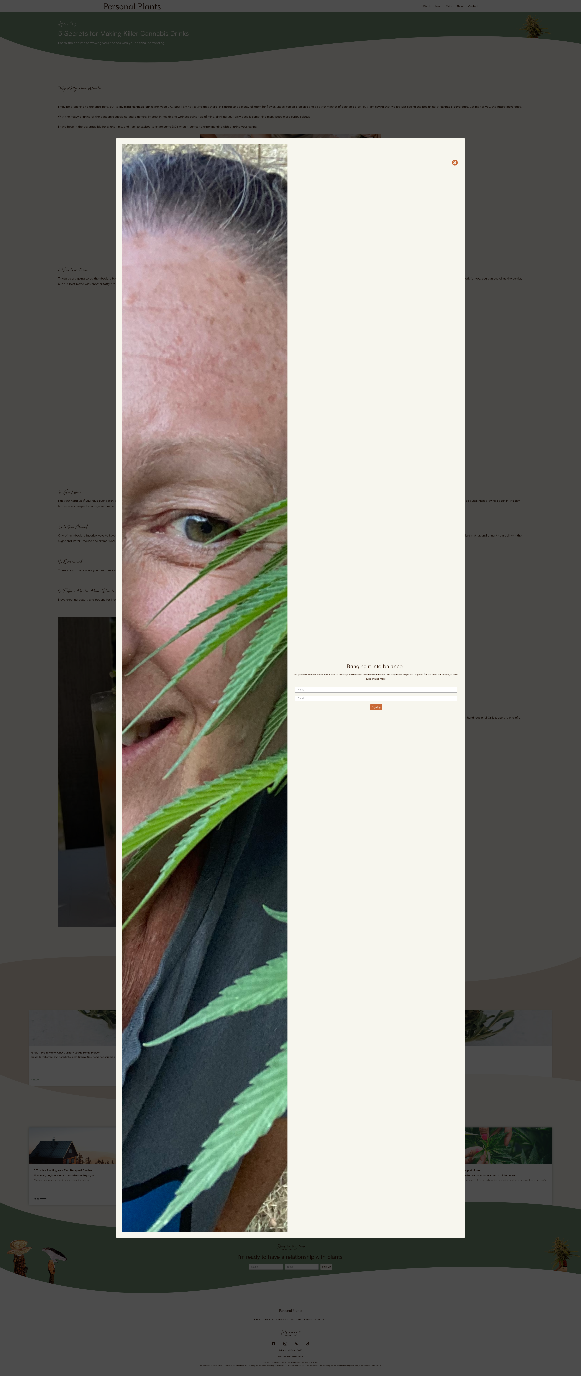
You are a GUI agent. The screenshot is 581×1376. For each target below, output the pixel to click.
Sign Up (376, 707)
